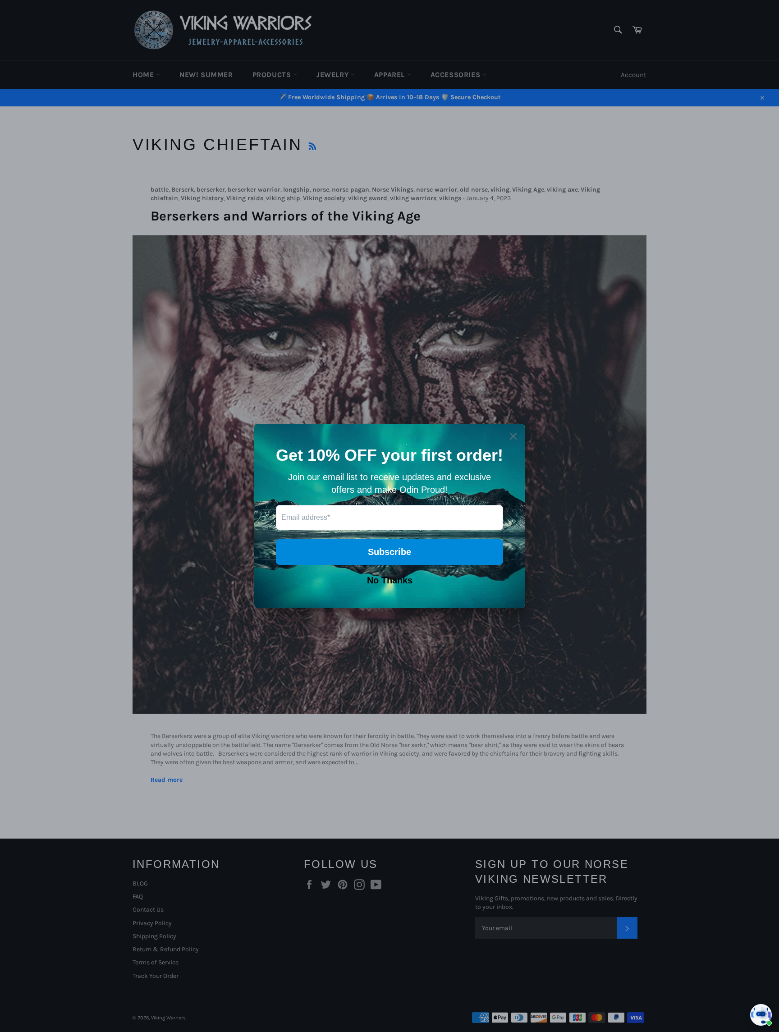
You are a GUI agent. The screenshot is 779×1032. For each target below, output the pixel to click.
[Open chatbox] (761, 1015)
